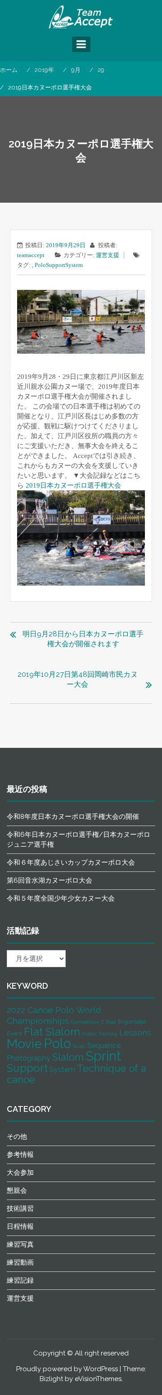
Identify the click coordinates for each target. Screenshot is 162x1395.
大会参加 (20, 1172)
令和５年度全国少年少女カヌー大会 (61, 898)
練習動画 (20, 1262)
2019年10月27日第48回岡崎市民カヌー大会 (78, 679)
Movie (24, 1043)
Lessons (135, 1032)
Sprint (103, 1056)
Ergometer (132, 1021)
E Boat (108, 1022)
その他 (17, 1137)
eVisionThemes (98, 1379)
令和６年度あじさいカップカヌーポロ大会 (71, 862)
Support (55, 265)
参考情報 (20, 1155)
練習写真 (20, 1244)
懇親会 (17, 1190)
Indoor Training (99, 1033)
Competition (85, 1022)
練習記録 (20, 1280)
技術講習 (20, 1208)
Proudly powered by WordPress (67, 1369)
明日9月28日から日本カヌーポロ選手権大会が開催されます (83, 639)
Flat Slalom (52, 1032)
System (74, 265)
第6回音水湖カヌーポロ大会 (49, 880)
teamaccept (31, 255)
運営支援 (107, 255)
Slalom (68, 1057)
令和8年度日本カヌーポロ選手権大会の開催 (73, 817)
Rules (79, 1046)
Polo (40, 265)
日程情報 (20, 1226)
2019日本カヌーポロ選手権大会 (73, 485)
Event (14, 1033)
